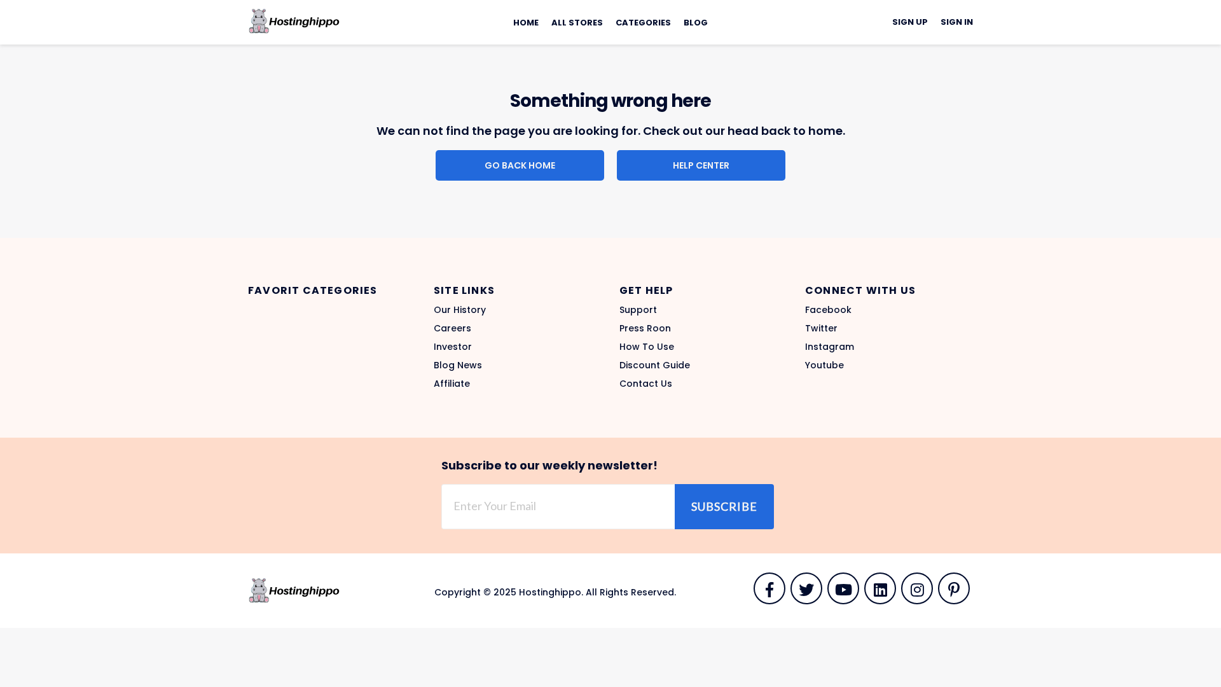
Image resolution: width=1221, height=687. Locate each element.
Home (526, 23)
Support (638, 309)
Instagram (829, 346)
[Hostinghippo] (294, 20)
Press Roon (645, 328)
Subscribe (724, 506)
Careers (452, 328)
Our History (460, 309)
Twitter (821, 328)
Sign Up (910, 22)
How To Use (646, 346)
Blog (696, 23)
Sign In (957, 22)
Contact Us (645, 383)
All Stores (577, 23)
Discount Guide (654, 365)
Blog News (458, 365)
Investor (453, 346)
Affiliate (452, 383)
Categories (643, 23)
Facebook (828, 309)
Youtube (824, 365)
